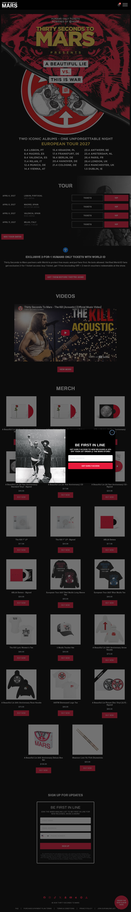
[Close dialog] (112, 432)
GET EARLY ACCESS (90, 466)
